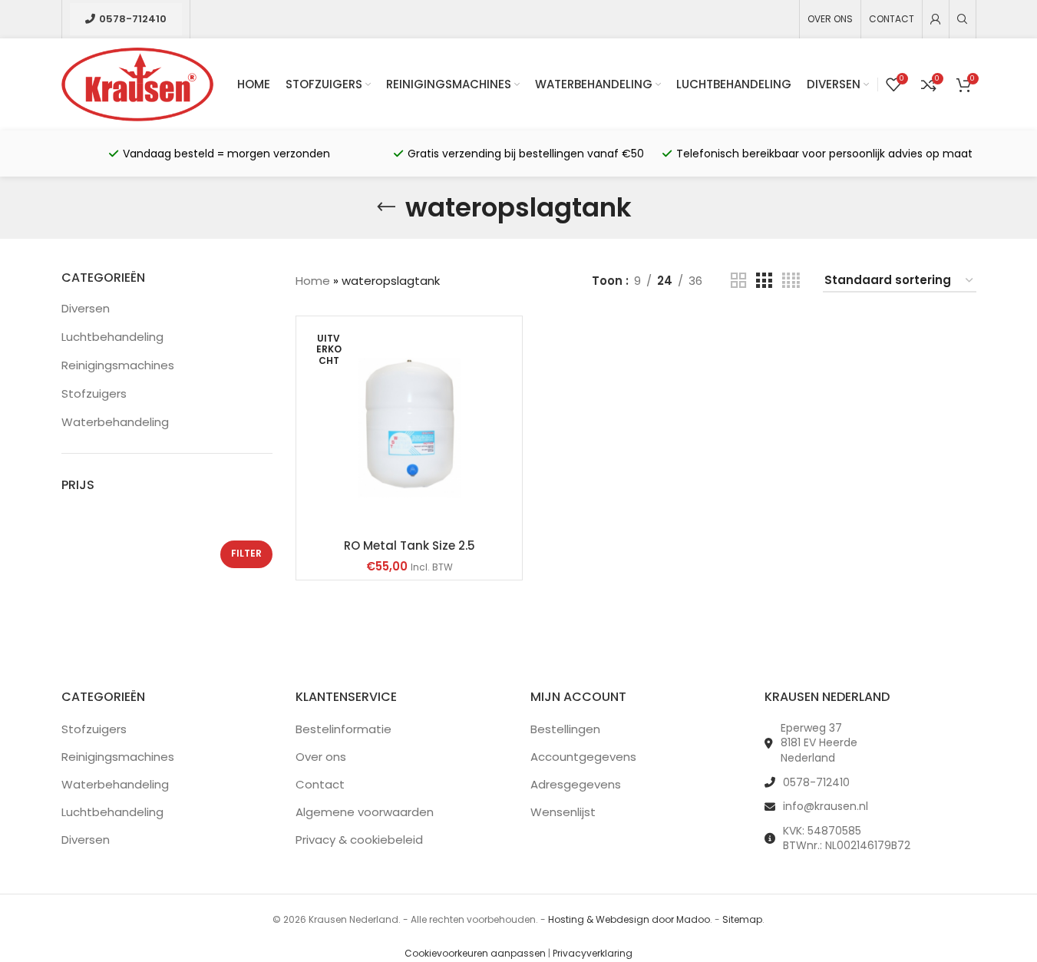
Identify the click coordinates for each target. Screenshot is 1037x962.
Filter (246, 553)
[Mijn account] (936, 19)
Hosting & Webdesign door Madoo (629, 919)
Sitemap (742, 919)
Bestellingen (565, 729)
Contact (320, 784)
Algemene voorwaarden (365, 812)
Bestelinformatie (343, 729)
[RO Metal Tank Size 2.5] (409, 427)
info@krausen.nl (825, 806)
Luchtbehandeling (112, 337)
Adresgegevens (575, 784)
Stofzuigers (94, 393)
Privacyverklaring (592, 953)
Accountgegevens (583, 757)
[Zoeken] (962, 19)
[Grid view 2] (738, 280)
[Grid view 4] (791, 280)
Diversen (85, 308)
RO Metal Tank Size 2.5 (409, 545)
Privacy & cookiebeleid (359, 839)
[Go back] (386, 207)
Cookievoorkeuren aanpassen (475, 953)
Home (313, 281)
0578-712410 (133, 19)
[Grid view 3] (763, 280)
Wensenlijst (563, 812)
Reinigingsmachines (117, 365)
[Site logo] (137, 83)
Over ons (321, 757)
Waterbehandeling (115, 422)
